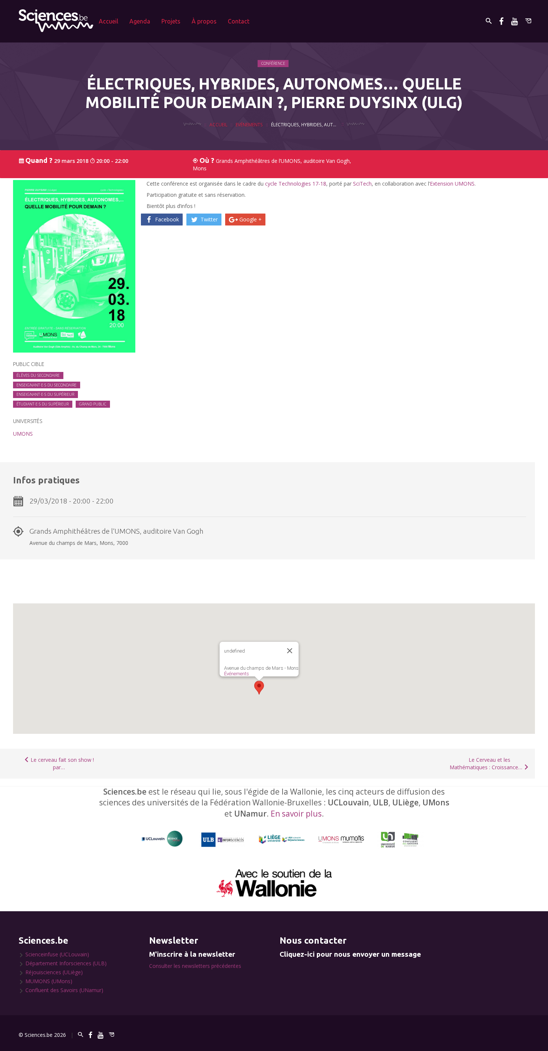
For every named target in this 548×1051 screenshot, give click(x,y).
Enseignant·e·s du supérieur (45, 394)
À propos (204, 21)
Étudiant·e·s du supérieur (42, 404)
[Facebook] (501, 21)
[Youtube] (514, 21)
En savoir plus (296, 813)
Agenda (139, 21)
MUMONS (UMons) (48, 981)
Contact (238, 21)
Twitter (208, 219)
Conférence (273, 63)
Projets (170, 21)
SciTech (362, 183)
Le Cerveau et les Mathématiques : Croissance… (487, 763)
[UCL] (162, 839)
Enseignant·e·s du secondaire (46, 385)
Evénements (249, 124)
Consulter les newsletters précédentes (195, 965)
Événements (236, 673)
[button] (259, 688)
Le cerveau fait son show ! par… (61, 763)
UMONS (23, 433)
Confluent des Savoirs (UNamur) (64, 990)
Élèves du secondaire (38, 375)
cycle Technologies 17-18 (295, 183)
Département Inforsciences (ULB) (66, 963)
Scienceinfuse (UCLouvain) (57, 954)
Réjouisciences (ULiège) (54, 972)
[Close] (290, 651)
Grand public (92, 404)
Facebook (166, 219)
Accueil (108, 21)
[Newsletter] (528, 21)
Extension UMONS (452, 183)
